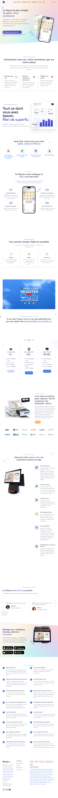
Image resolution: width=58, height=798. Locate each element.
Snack (37, 782)
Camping (48, 771)
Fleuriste (40, 774)
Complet (42, 761)
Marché (45, 777)
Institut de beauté (34, 776)
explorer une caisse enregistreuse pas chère (8, 775)
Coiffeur (40, 772)
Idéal (32, 764)
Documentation (19, 763)
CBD (31, 772)
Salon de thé (32, 782)
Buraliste (41, 771)
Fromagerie (50, 774)
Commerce (44, 772)
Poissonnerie (36, 779)
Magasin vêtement (39, 777)
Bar (30, 769)
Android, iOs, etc (49, 761)
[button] (28, 615)
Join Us (37, 422)
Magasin (44, 776)
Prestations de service (35, 784)
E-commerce (43, 784)
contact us (46, 322)
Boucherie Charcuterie (41, 769)
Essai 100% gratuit (49, 155)
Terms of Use (19, 767)
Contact (18, 765)
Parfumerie (47, 782)
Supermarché (42, 782)
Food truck (45, 774)
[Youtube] (10, 790)
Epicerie (36, 774)
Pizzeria (31, 779)
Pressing (50, 779)
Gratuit (36, 761)
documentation (31, 322)
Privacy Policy (19, 769)
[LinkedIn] (7, 790)
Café (45, 771)
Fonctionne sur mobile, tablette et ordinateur (8, 157)
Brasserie (37, 771)
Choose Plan (10, 371)
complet (4, 773)
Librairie (40, 776)
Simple (32, 761)
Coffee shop (35, 772)
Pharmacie (50, 777)
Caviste (52, 771)
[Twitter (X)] (4, 790)
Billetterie (34, 769)
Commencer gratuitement (12, 32)
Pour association (43, 779)
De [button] (52, 2)
